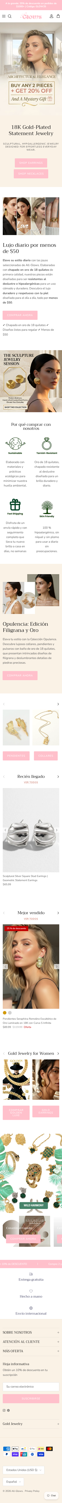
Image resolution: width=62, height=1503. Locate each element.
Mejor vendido (31, 913)
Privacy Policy (32, 1491)
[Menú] (4, 16)
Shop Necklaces (31, 173)
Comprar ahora (20, 315)
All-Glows (17, 1491)
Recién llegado (31, 776)
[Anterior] (5, 830)
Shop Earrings (31, 163)
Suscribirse (31, 1398)
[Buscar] (11, 16)
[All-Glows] (31, 16)
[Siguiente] (56, 830)
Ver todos (31, 782)
